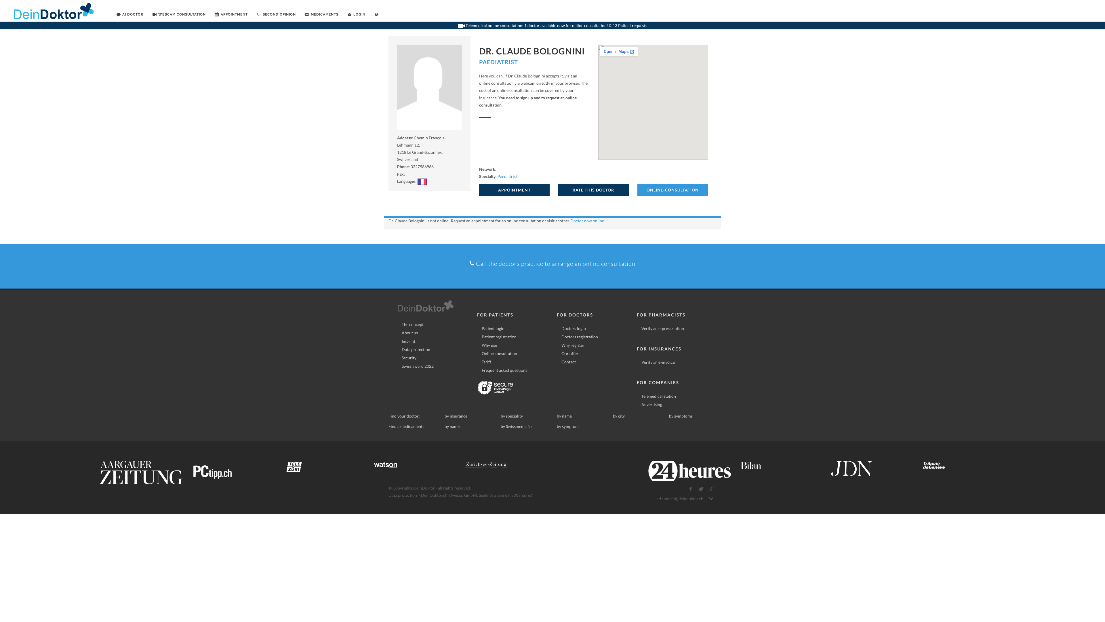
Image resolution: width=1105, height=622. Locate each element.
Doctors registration (579, 336)
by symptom (568, 426)
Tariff (486, 361)
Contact (568, 361)
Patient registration (499, 336)
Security (409, 357)
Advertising (651, 404)
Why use (489, 345)
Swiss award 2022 (418, 366)
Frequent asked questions (504, 370)
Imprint (408, 341)
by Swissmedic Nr (516, 426)
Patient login (493, 328)
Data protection (416, 349)
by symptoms (681, 416)
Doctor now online (587, 220)
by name (564, 416)
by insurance (456, 416)
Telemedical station (658, 396)
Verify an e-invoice (658, 362)
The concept (413, 324)
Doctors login (573, 328)
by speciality (512, 416)
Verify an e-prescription (662, 328)
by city (619, 416)
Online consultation (499, 353)
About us (410, 332)
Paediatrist (498, 61)
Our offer (569, 353)
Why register (572, 345)
